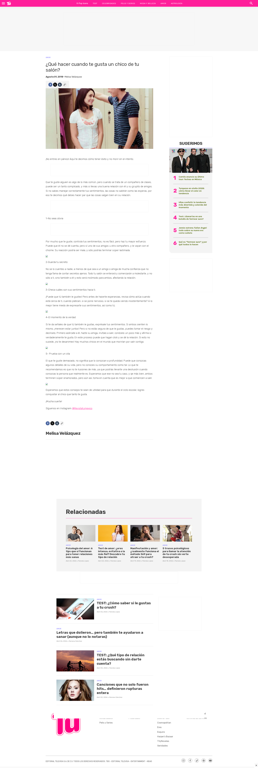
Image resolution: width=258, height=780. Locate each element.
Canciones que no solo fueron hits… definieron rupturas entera (122, 688)
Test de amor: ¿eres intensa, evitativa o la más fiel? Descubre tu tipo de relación (111, 553)
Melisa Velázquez (73, 77)
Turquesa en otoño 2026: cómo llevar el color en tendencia (192, 191)
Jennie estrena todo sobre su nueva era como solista (193, 230)
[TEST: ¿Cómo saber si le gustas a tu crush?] (75, 609)
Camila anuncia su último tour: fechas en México (191, 178)
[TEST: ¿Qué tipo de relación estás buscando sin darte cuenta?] (75, 661)
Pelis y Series (128, 3)
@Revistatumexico (82, 408)
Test (95, 3)
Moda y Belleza (148, 3)
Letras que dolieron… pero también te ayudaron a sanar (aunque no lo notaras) (99, 634)
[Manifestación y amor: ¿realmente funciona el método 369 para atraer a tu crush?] (145, 533)
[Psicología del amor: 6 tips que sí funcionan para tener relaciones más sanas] (80, 533)
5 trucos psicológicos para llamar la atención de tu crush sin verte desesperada (177, 553)
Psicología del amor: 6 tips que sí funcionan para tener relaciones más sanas (79, 553)
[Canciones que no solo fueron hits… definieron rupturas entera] (75, 690)
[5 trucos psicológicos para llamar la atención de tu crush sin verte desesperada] (177, 533)
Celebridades (109, 3)
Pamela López (83, 561)
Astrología (176, 3)
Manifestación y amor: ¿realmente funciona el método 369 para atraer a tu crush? (144, 553)
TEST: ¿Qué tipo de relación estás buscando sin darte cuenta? (120, 659)
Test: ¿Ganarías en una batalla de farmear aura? (191, 217)
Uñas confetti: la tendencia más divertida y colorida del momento (193, 205)
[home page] (9, 3)
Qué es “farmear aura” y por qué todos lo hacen (193, 243)
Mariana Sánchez (75, 641)
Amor (163, 3)
